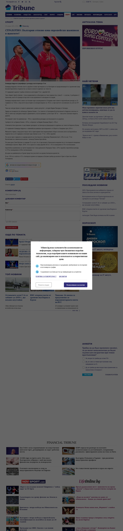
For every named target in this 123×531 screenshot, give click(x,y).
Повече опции (43, 285)
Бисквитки (63, 276)
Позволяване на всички (75, 285)
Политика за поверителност (46, 276)
